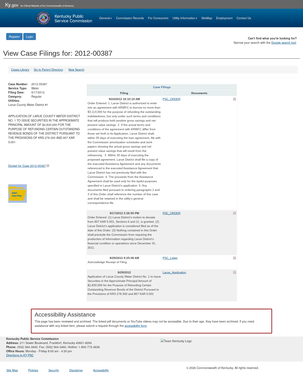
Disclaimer (76, 370)
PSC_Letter (170, 258)
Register (14, 36)
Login (29, 36)
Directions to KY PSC (20, 355)
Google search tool (283, 42)
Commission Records (130, 18)
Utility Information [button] (184, 18)
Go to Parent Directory (48, 69)
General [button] (104, 18)
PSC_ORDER (171, 99)
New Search (76, 69)
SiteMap (206, 18)
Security (53, 370)
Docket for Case (27, 166)
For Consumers (158, 18)
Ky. (11, 4)
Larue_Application (174, 272)
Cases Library (20, 69)
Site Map (12, 370)
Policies (33, 370)
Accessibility (101, 370)
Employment (224, 18)
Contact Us (244, 18)
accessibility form (135, 326)
